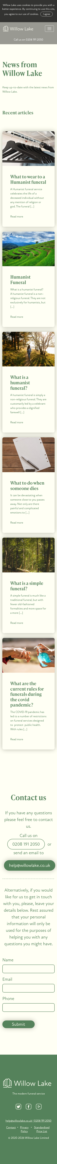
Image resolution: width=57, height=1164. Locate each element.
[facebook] (28, 1106)
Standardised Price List (42, 1129)
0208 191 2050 (26, 844)
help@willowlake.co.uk (29, 865)
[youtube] (38, 1106)
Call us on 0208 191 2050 (28, 39)
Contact (11, 1127)
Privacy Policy (24, 1129)
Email (7, 979)
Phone (8, 998)
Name (7, 960)
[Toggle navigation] (49, 28)
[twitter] (18, 1106)
